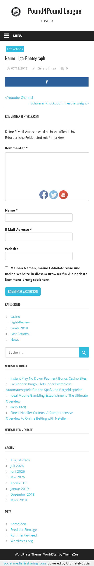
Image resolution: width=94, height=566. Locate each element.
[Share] (47, 82)
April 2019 (18, 483)
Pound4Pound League (54, 10)
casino (15, 316)
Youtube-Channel (20, 97)
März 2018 (18, 500)
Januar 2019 (19, 488)
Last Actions (15, 49)
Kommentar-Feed (23, 535)
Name (11, 210)
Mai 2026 (17, 477)
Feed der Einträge (23, 529)
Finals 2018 (19, 328)
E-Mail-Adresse (18, 229)
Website (12, 249)
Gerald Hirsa (47, 68)
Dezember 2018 (22, 494)
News (14, 339)
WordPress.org (21, 541)
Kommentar (16, 148)
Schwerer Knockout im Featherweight (59, 103)
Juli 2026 (17, 466)
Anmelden (18, 524)
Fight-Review (20, 322)
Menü (18, 35)
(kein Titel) (18, 407)
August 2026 (20, 460)
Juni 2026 (17, 471)
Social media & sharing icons (25, 563)
